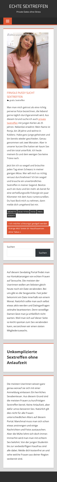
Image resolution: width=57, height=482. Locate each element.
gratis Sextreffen (17, 100)
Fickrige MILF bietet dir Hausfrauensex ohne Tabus (26, 230)
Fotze (33, 212)
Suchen (11, 246)
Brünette (12, 212)
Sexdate (11, 215)
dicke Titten (23, 212)
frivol (40, 212)
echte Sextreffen (28, 6)
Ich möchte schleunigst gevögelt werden (28, 224)
